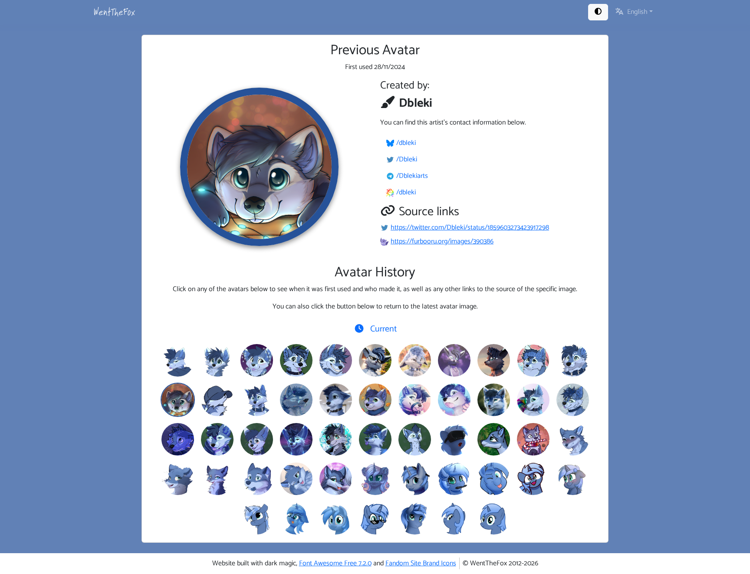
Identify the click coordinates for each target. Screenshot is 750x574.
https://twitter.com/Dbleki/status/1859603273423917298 (470, 227)
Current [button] (382, 329)
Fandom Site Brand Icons (420, 563)
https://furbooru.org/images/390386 (442, 241)
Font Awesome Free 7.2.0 (335, 563)
